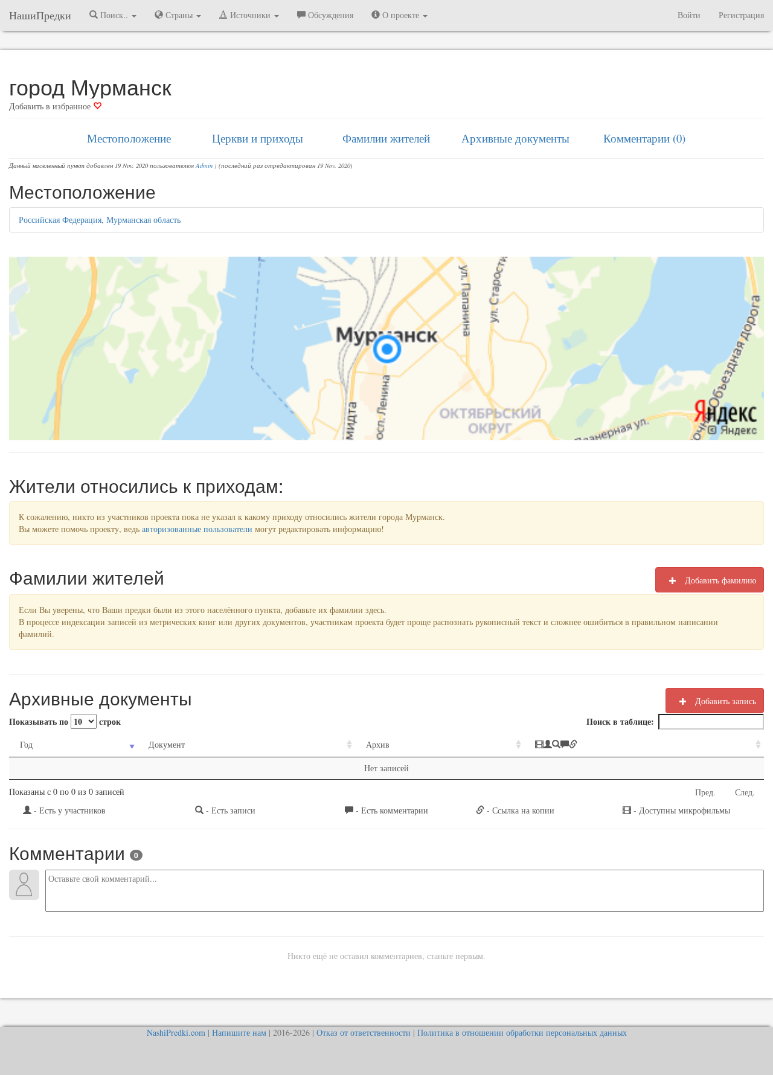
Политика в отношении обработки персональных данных (522, 1032)
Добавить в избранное (51, 106)
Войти (689, 15)
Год (26, 744)
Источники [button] (250, 15)
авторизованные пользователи (197, 528)
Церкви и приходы (257, 138)
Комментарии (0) (644, 138)
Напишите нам (239, 1032)
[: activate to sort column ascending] (644, 745)
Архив (378, 744)
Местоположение (129, 138)
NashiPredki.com (176, 1032)
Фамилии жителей (386, 138)
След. (745, 792)
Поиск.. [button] (114, 15)
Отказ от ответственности (363, 1032)
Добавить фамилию (719, 580)
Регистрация (741, 15)
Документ (167, 744)
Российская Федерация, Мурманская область (100, 219)
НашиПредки (40, 15)
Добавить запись (724, 701)
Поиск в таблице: (620, 721)
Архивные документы (515, 138)
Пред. (705, 792)
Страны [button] (179, 15)
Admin (204, 165)
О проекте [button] (401, 15)
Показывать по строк (65, 721)
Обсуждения (329, 15)
